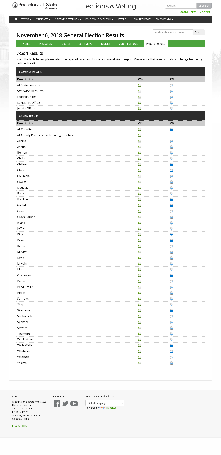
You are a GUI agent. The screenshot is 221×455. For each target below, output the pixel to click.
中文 (193, 11)
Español (184, 11)
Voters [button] (25, 19)
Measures (45, 44)
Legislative (85, 44)
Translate (111, 407)
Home (26, 44)
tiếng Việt (204, 11)
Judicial (105, 44)
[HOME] (15, 19)
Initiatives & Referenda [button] (67, 19)
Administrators (142, 19)
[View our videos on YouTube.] (74, 405)
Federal (65, 44)
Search (205, 5)
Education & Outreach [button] (98, 19)
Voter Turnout (128, 44)
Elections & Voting (108, 6)
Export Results (155, 44)
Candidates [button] (42, 19)
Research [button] (123, 19)
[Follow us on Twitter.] (65, 405)
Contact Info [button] (163, 19)
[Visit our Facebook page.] (57, 405)
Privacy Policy (19, 425)
